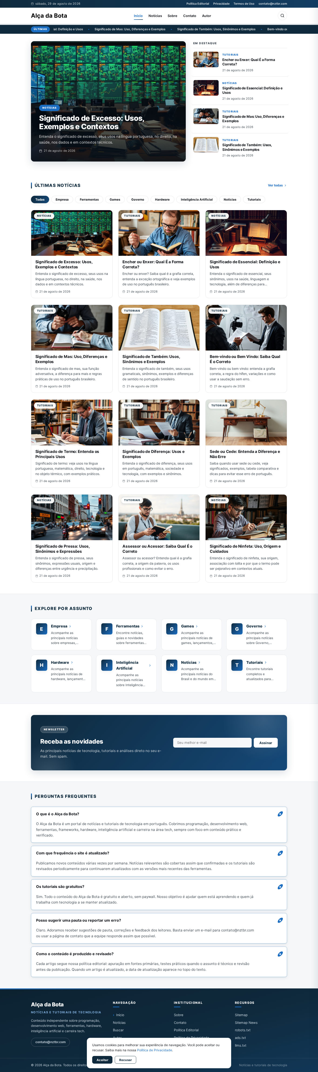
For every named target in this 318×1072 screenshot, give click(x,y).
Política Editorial (197, 3)
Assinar (265, 743)
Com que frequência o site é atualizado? (72, 853)
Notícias (155, 16)
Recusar (125, 1060)
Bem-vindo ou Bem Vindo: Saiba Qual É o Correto (254, 29)
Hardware (162, 199)
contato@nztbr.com (273, 3)
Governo (137, 199)
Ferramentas (89, 199)
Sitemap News (246, 1023)
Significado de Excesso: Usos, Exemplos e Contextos (91, 122)
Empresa (62, 199)
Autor (206, 16)
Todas (39, 199)
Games (115, 199)
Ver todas (275, 185)
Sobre (173, 16)
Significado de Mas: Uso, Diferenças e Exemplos (80, 29)
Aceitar (102, 1060)
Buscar (118, 1030)
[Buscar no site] (282, 15)
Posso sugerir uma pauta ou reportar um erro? (78, 920)
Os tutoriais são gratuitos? (60, 886)
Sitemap (241, 1015)
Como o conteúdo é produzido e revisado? (75, 953)
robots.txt (242, 1030)
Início (138, 16)
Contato (189, 16)
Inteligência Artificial (197, 199)
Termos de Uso (243, 3)
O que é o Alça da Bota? (57, 814)
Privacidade (221, 3)
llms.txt (240, 1045)
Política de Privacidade (154, 1050)
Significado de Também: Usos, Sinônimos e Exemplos (167, 29)
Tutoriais (230, 54)
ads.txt (240, 1038)
